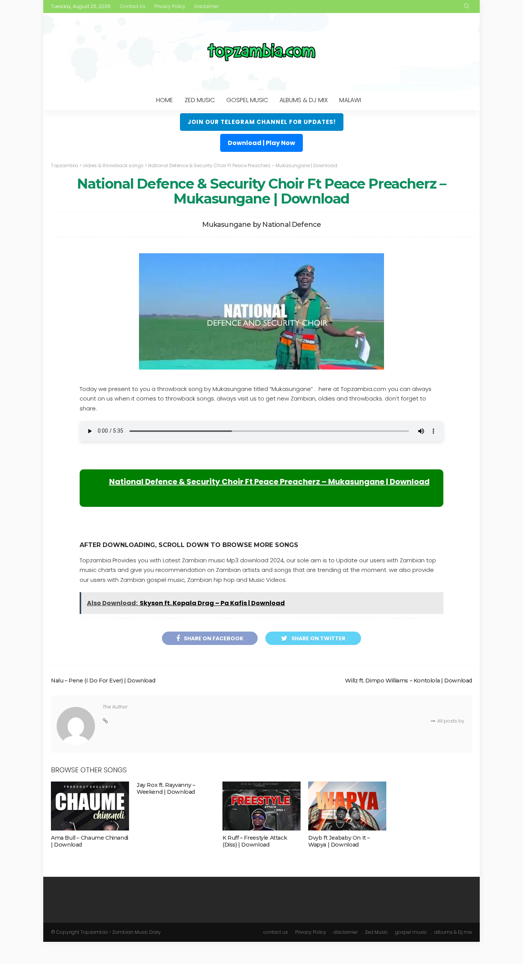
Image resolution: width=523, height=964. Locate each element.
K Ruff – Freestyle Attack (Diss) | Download (254, 841)
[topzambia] (261, 52)
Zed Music (200, 100)
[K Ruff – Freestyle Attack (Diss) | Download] (261, 806)
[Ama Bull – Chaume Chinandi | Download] (90, 806)
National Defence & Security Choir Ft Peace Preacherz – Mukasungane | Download (269, 481)
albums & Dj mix (303, 100)
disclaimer (206, 6)
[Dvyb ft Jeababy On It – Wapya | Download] (347, 806)
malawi (350, 100)
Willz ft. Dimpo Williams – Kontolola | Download (408, 680)
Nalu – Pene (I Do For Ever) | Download (103, 680)
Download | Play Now (261, 142)
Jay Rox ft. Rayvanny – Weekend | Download (166, 788)
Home (164, 100)
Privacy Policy (169, 6)
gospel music (247, 100)
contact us (132, 6)
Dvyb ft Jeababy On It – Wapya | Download (339, 841)
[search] (466, 6)
